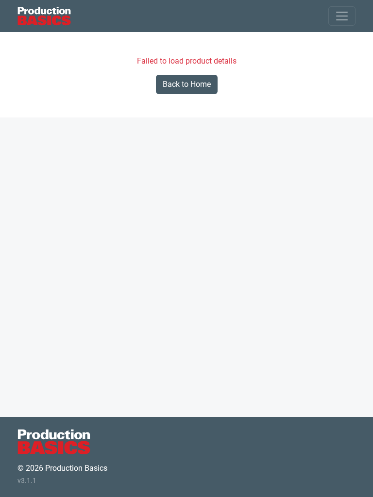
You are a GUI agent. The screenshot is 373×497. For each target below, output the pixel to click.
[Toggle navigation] (342, 16)
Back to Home (187, 84)
